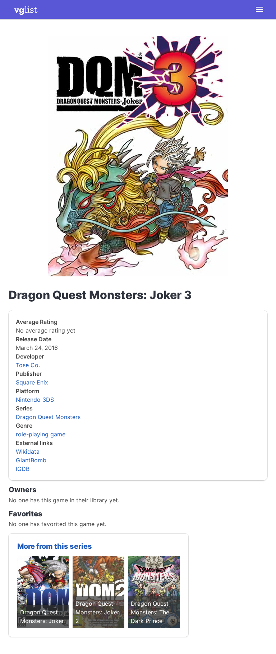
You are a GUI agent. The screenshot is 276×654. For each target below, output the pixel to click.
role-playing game (40, 434)
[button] (259, 9)
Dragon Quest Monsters (48, 417)
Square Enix (32, 382)
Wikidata (28, 451)
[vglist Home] (26, 9)
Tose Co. (28, 365)
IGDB (22, 468)
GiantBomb (31, 460)
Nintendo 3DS (35, 399)
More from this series (54, 546)
